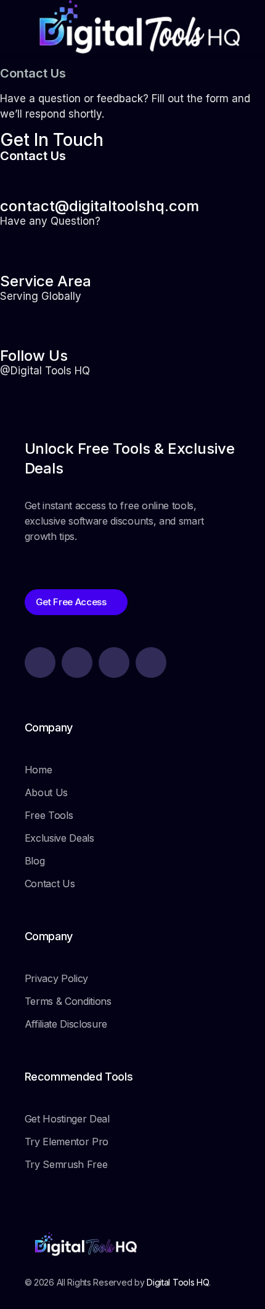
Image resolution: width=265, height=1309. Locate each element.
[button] (132, 57)
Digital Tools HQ (178, 1282)
